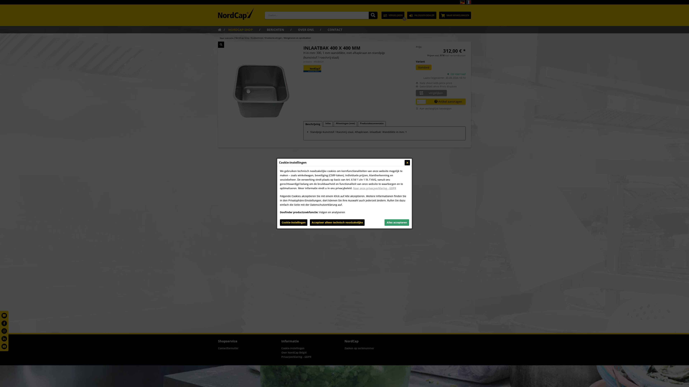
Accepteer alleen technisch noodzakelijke (337, 222)
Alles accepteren (397, 222)
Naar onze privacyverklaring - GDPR (374, 188)
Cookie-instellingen (294, 222)
